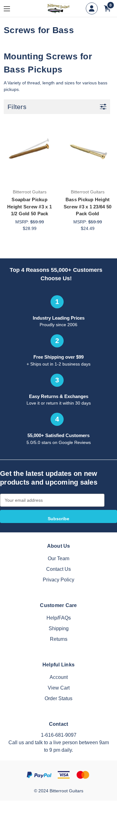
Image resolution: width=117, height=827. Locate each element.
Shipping (59, 628)
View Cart (59, 687)
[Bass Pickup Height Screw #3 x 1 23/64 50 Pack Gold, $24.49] (87, 151)
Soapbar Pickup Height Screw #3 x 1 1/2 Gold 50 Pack (29, 206)
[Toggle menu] (11, 8)
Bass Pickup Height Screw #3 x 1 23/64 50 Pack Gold (87, 206)
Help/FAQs (58, 617)
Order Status (58, 698)
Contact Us (58, 569)
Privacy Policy (58, 579)
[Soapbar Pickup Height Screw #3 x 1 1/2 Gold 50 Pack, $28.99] (29, 151)
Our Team (58, 558)
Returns (58, 639)
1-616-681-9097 (58, 735)
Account (59, 677)
